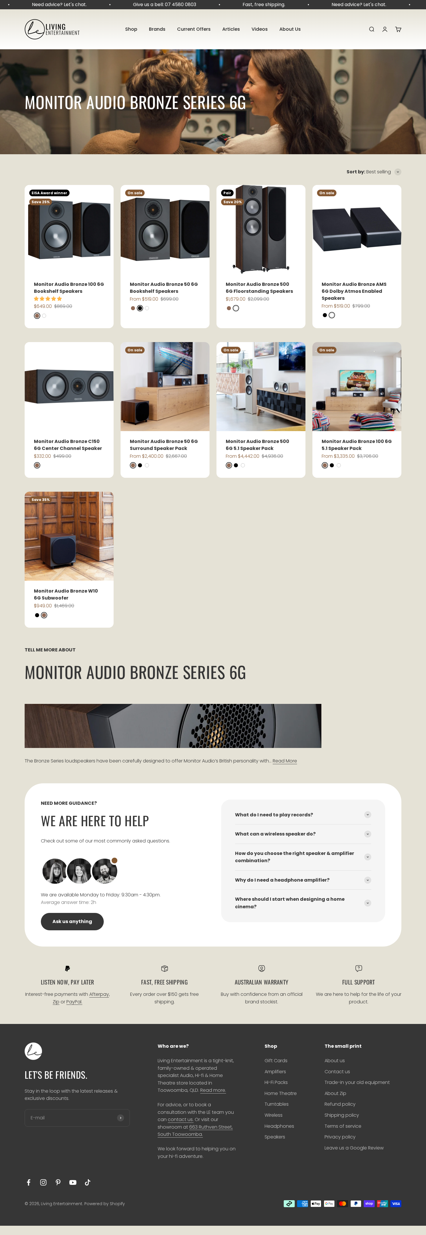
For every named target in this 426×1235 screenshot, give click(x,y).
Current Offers (194, 29)
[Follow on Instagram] (43, 1182)
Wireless (274, 1115)
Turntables (277, 1104)
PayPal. (74, 1001)
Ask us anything (72, 921)
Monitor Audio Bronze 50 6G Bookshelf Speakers (164, 288)
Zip (56, 1001)
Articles (231, 29)
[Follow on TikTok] (88, 1182)
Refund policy (340, 1104)
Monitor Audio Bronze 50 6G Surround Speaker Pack (164, 445)
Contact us (337, 1071)
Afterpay (99, 994)
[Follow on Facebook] (28, 1182)
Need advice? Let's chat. (44, 4)
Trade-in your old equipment (357, 1082)
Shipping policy (342, 1115)
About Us (290, 29)
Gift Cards (276, 1060)
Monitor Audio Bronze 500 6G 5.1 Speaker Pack (257, 445)
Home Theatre (281, 1093)
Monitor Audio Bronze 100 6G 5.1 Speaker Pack (357, 445)
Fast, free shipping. (249, 4)
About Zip (335, 1093)
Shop (131, 29)
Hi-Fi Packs (276, 1082)
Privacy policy (340, 1137)
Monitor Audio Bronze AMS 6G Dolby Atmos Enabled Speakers (354, 291)
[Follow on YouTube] (73, 1182)
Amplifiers (275, 1071)
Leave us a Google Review (354, 1148)
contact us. (181, 1119)
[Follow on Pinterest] (58, 1182)
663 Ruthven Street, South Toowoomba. (195, 1131)
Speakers (275, 1137)
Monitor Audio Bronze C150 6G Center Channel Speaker (68, 445)
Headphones (279, 1126)
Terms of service (343, 1126)
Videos (260, 29)
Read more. (213, 1090)
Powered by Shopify (104, 1204)
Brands (157, 29)
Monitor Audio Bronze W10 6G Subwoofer (66, 594)
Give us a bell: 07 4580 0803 (149, 4)
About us (335, 1060)
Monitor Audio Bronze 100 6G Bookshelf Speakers (69, 288)
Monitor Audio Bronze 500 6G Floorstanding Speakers (259, 288)
